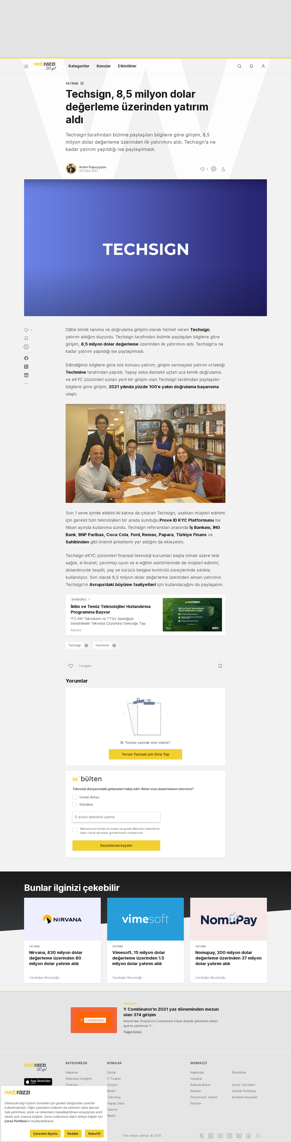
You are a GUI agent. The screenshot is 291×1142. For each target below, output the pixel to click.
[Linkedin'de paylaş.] (26, 375)
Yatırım (72, 83)
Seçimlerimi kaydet (116, 845)
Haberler (72, 1072)
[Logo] (44, 66)
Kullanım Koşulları (245, 1097)
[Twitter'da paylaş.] (26, 367)
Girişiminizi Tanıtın (204, 1097)
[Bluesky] (238, 1135)
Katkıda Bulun (200, 1085)
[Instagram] (229, 1135)
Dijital (111, 1072)
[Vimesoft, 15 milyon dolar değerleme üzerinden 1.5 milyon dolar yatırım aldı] (145, 919)
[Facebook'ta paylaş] (26, 358)
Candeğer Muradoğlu (44, 977)
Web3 (111, 1115)
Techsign (74, 645)
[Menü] (26, 67)
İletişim (195, 1103)
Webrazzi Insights (79, 1078)
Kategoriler (79, 66)
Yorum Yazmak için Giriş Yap (145, 754)
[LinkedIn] (210, 1135)
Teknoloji (114, 1097)
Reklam (195, 1091)
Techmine (102, 645)
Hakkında (197, 1072)
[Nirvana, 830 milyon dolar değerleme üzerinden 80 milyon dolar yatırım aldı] (62, 919)
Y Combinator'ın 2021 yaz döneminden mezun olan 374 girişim (171, 1012)
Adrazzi (76, 630)
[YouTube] (219, 1135)
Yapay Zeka (115, 1103)
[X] (201, 1135)
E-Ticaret (114, 1078)
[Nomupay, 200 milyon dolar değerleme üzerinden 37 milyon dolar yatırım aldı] (228, 919)
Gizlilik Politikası (244, 1091)
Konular (104, 66)
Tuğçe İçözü (132, 1032)
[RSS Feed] (257, 1135)
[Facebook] (248, 1135)
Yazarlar (196, 1078)
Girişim (112, 1085)
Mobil (111, 1091)
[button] (145, 453)
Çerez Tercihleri (243, 1085)
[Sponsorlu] (192, 614)
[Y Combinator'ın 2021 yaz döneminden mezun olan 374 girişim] (94, 1020)
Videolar (72, 1085)
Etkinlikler (127, 66)
